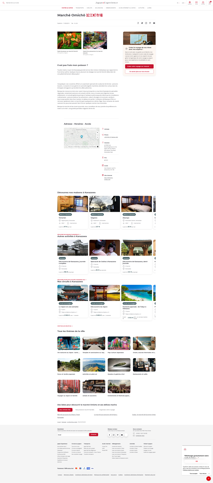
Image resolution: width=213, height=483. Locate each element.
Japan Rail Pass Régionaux (90, 450)
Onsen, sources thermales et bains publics (144, 352)
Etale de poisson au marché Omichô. (67, 52)
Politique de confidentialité (101, 475)
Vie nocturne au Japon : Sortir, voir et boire (68, 352)
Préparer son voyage (148, 448)
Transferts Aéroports (89, 454)
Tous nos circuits (75, 446)
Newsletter (59, 450)
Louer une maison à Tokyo (118, 448)
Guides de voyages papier (150, 452)
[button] (82, 137)
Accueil (59, 422)
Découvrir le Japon (148, 446)
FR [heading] (177, 3)
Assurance (114, 475)
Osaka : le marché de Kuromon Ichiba (144, 415)
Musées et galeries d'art (116, 374)
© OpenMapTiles (84, 146)
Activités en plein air (90, 374)
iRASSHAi (59, 462)
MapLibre (70, 146)
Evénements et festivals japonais (119, 395)
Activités (141, 8)
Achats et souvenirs (90, 395)
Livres (149, 8)
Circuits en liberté (76, 450)
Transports (80, 8)
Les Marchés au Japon (72, 422)
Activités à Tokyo (133, 448)
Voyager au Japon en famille (67, 395)
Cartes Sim (104, 446)
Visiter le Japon (67, 8)
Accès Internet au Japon (127, 8)
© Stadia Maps (76, 146)
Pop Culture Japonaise (116, 352)
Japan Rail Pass (87, 446)
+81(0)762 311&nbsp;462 (111, 137)
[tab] (64, 410)
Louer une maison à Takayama (119, 454)
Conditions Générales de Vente (83, 475)
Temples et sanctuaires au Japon (94, 352)
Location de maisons (116, 446)
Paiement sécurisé (150, 475)
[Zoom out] (97, 135)
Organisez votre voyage (107, 409)
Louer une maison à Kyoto (118, 450)
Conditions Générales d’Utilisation (133, 475)
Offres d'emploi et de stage (63, 456)
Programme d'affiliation (62, 452)
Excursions (99, 8)
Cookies (120, 475)
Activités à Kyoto (133, 450)
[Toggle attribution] (98, 147)
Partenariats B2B (61, 454)
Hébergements (111, 8)
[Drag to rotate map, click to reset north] (97, 137)
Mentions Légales (69, 475)
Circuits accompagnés (65, 303)
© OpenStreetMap (92, 146)
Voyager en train (147, 450)
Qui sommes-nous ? (61, 446)
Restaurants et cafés (140, 374)
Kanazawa (62, 258)
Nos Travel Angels (116, 456)
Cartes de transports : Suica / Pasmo (92, 452)
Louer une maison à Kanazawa (119, 452)
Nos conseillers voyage (77, 454)
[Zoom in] (97, 132)
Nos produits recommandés (84, 409)
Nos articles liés (64, 409)
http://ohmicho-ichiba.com (108, 178)
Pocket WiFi (104, 450)
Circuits (89, 8)
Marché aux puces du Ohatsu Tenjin (68, 415)
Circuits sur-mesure (76, 452)
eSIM (103, 448)
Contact (60, 475)
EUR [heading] (183, 3)
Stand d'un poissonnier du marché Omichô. (92, 52)
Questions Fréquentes (62, 458)
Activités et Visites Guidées (136, 446)
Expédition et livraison (62, 460)
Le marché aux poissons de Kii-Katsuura (106, 415)
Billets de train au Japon (89, 448)
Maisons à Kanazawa (65, 214)
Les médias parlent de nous (63, 448)
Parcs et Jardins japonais (66, 374)
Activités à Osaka (134, 452)
